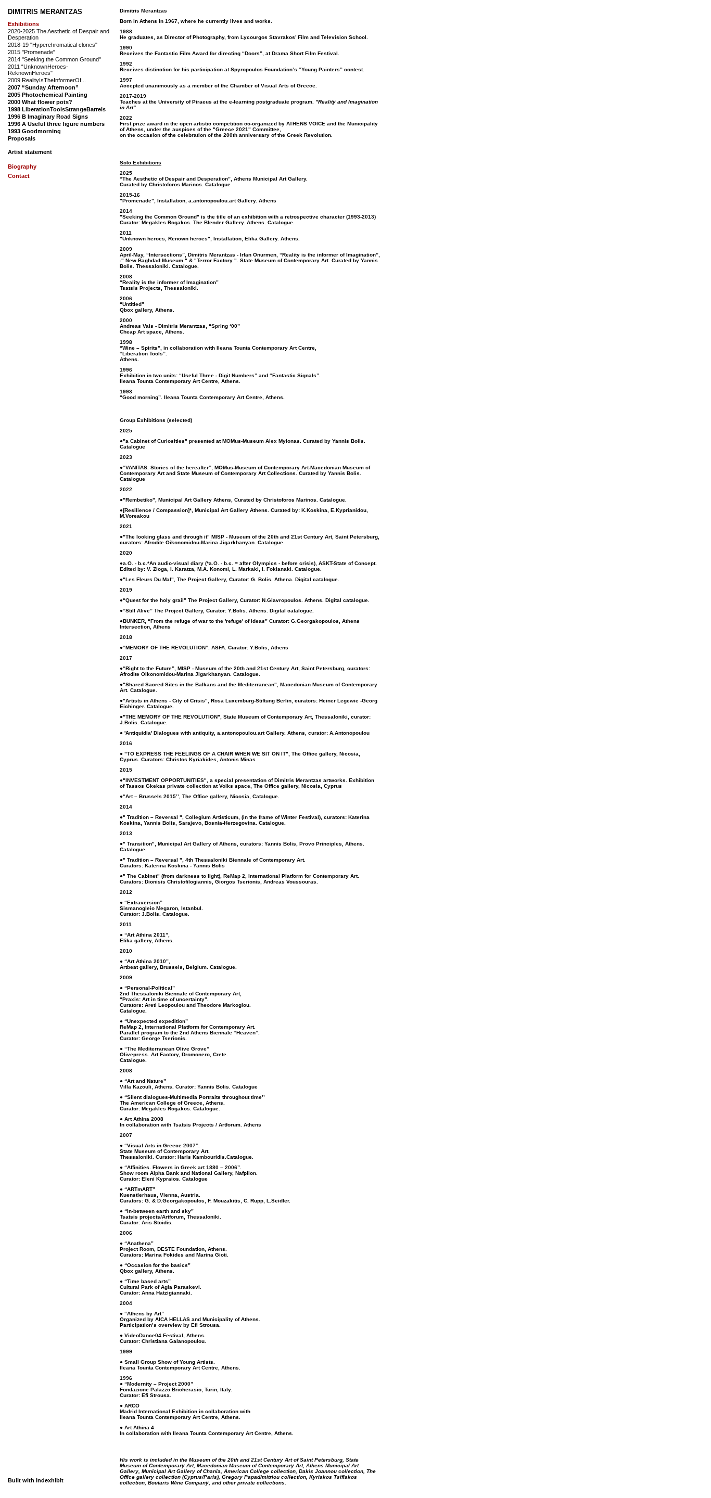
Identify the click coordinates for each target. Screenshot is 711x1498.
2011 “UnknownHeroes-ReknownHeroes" (38, 69)
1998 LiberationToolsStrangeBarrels (57, 109)
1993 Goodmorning (34, 131)
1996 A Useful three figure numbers (56, 124)
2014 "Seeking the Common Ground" (54, 59)
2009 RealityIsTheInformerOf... (47, 80)
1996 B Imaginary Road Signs (48, 116)
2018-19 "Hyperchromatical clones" (52, 45)
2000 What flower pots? (40, 102)
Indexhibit (50, 1480)
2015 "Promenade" (31, 52)
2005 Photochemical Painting (47, 95)
